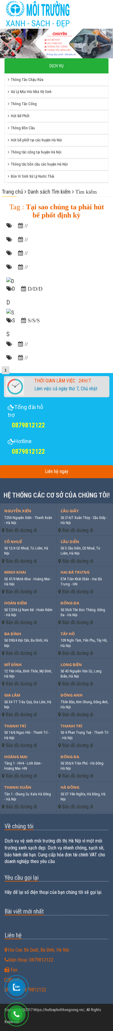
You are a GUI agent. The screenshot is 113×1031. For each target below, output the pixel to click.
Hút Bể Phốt (20, 116)
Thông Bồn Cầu (23, 128)
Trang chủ (13, 191)
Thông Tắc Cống (24, 103)
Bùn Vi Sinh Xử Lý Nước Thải (32, 176)
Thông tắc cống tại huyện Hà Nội (36, 152)
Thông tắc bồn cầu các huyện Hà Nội (39, 164)
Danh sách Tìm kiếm (49, 191)
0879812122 (28, 425)
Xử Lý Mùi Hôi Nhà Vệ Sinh (31, 91)
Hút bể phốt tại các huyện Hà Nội (36, 140)
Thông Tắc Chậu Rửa (27, 79)
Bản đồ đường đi (21, 530)
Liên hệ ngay (56, 471)
